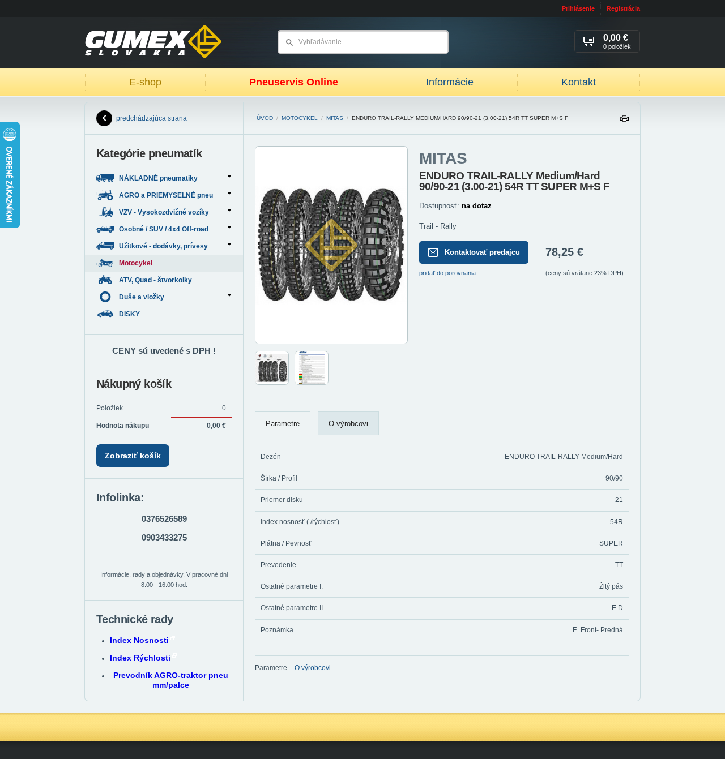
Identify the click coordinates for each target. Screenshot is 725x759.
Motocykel (300, 118)
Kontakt (578, 82)
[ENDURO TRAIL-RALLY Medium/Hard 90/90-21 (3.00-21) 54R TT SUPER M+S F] (331, 342)
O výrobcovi (348, 423)
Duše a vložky (141, 297)
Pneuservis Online (293, 82)
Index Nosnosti (139, 640)
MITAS (334, 118)
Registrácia (623, 8)
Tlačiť (624, 121)
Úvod (265, 118)
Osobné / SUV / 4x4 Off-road (163, 229)
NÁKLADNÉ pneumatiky (158, 178)
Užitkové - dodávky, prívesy (163, 246)
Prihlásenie (578, 8)
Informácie (450, 82)
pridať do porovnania (447, 272)
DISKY (130, 314)
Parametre (283, 423)
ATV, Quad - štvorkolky (156, 280)
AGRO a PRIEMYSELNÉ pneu (166, 195)
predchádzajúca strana (151, 118)
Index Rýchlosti (140, 657)
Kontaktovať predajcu (482, 252)
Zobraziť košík (133, 455)
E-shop (145, 82)
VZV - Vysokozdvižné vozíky (164, 212)
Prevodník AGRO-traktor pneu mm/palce (170, 680)
